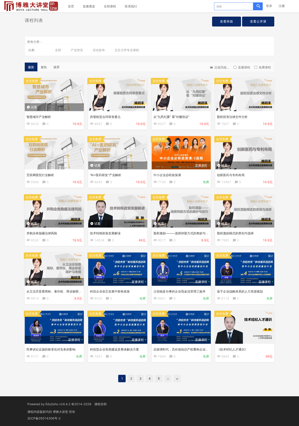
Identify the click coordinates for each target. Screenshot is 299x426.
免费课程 (265, 67)
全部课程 (110, 6)
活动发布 (99, 50)
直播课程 (244, 67)
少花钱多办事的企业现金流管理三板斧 (179, 291)
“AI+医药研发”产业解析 (105, 175)
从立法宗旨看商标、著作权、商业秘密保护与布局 (60, 291)
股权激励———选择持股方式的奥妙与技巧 (182, 233)
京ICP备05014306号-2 (44, 418)
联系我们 (131, 6)
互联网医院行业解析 (40, 175)
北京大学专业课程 (126, 50)
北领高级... (221, 67)
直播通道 (89, 6)
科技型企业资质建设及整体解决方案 (114, 349)
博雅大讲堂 (61, 412)
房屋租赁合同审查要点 (105, 117)
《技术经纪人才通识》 (232, 349)
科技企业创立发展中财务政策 (110, 291)
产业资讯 (77, 50)
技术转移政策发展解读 (105, 233)
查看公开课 (258, 21)
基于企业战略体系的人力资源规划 (240, 291)
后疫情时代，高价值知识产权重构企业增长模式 (185, 349)
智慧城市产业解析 (38, 117)
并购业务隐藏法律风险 (41, 233)
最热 (44, 67)
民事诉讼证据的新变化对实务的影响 (51, 349)
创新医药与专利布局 (230, 175)
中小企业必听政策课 (167, 175)
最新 (31, 67)
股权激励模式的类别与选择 (235, 233)
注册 (282, 6)
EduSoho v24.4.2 (58, 404)
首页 (71, 6)
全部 (58, 50)
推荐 (56, 67)
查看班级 (226, 21)
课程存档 (100, 404)
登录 (269, 6)
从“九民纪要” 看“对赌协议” (171, 117)
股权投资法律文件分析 (232, 117)
